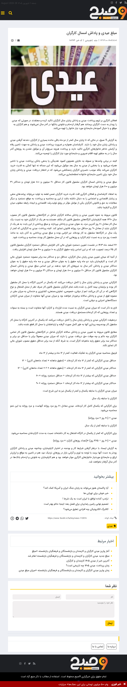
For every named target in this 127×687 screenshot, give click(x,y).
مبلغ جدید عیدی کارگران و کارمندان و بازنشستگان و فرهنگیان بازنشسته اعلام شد (68, 556)
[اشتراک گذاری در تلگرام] (17, 518)
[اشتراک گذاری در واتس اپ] (22, 518)
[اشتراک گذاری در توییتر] (26, 518)
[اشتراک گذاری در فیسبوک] (12, 518)
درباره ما (111, 647)
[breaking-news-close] (124, 684)
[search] (10, 13)
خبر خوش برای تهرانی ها (95, 493)
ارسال (109, 623)
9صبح (77, 676)
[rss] (126, 3)
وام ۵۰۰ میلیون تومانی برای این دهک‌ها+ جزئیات (83, 684)
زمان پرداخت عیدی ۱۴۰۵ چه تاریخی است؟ (87, 566)
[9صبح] (108, 12)
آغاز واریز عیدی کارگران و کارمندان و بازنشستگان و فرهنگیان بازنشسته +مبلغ (70, 551)
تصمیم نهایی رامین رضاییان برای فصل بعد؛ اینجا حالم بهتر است (76, 504)
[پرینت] (12, 40)
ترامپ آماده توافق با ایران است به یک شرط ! (85, 498)
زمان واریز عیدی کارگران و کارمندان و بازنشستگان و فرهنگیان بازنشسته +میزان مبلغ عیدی (64, 570)
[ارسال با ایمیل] (18, 40)
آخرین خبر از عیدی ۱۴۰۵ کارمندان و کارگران (87, 561)
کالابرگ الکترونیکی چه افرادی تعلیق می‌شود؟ (85, 509)
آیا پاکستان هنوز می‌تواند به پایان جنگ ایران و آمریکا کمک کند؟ (75, 488)
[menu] (2, 13)
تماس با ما (97, 647)
